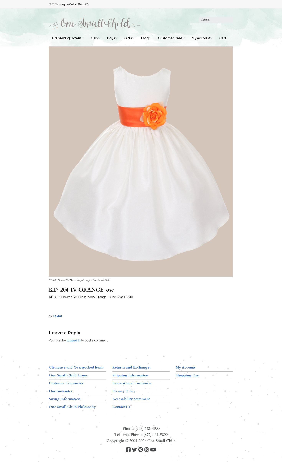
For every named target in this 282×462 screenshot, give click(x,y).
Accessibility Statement (131, 399)
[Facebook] (128, 450)
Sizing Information (64, 399)
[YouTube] (153, 450)
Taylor (57, 316)
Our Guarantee (61, 391)
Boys (111, 38)
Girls (94, 38)
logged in (73, 340)
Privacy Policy (123, 391)
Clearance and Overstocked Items (76, 367)
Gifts (128, 38)
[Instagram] (146, 450)
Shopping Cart (188, 375)
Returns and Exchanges (131, 367)
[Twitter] (134, 450)
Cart (222, 38)
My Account (201, 38)
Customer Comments (66, 383)
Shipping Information (130, 375)
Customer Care (170, 38)
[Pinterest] (140, 450)
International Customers (132, 383)
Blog (145, 38)
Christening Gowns (67, 38)
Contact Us (121, 406)
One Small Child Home (68, 375)
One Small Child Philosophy (72, 406)
